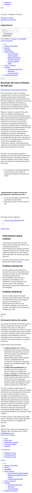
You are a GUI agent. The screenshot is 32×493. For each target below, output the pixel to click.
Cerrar (3, 426)
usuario (14, 39)
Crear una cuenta (6, 41)
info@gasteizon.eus (7, 433)
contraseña (22, 39)
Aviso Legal (8, 440)
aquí (20, 262)
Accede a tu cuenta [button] (7, 18)
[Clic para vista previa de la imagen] (14, 90)
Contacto (7, 4)
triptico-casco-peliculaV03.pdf (14, 220)
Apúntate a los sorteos (8, 20)
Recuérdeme (8, 34)
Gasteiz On (7, 2)
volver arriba (5, 229)
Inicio (6, 438)
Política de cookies (10, 444)
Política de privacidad (11, 442)
